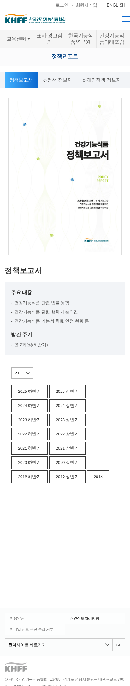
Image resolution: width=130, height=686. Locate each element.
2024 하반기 (29, 406)
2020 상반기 (67, 462)
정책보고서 (21, 79)
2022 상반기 (67, 434)
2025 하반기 (29, 391)
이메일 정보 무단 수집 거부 (32, 629)
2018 (98, 477)
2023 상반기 (67, 420)
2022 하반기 (29, 434)
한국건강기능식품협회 (47, 18)
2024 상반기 (67, 406)
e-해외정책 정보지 (102, 79)
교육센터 (17, 38)
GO (118, 645)
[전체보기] (126, 19)
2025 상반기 (67, 391)
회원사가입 (86, 5)
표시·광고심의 (49, 39)
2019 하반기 (29, 477)
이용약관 (17, 618)
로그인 (62, 5)
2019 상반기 (67, 477)
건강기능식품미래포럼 (111, 39)
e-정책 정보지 (57, 79)
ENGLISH (116, 5)
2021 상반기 (67, 448)
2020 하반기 (29, 462)
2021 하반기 (29, 448)
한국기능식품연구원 (80, 39)
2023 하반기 (29, 420)
